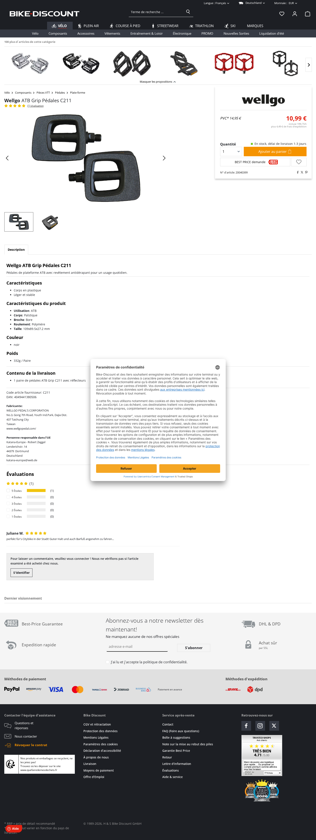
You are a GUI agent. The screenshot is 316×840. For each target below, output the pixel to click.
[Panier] (306, 13)
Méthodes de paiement (25, 678)
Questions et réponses (24, 725)
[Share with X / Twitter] (301, 172)
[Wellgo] (263, 100)
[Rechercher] (188, 12)
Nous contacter (26, 736)
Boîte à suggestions (176, 737)
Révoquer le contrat (31, 745)
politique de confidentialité (165, 662)
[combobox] (156, 12)
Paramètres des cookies (100, 744)
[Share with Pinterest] (305, 172)
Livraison (89, 764)
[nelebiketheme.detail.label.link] (30, 63)
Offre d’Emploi (93, 777)
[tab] (16, 250)
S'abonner (193, 647)
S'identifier (21, 573)
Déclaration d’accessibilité (102, 751)
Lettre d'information (176, 764)
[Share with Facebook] (297, 172)
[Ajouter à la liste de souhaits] (299, 162)
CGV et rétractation (97, 724)
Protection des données (100, 731)
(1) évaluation (35, 106)
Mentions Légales (96, 737)
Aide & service (172, 777)
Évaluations (170, 770)
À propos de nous (96, 757)
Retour (167, 757)
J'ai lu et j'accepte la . (149, 662)
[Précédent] (7, 158)
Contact (167, 724)
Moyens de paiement (98, 770)
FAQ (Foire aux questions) (180, 731)
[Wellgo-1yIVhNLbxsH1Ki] (85, 158)
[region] (158, 62)
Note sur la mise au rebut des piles (187, 744)
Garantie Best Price (176, 751)
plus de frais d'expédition (289, 126)
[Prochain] (308, 65)
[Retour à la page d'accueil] (44, 13)
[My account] (294, 13)
